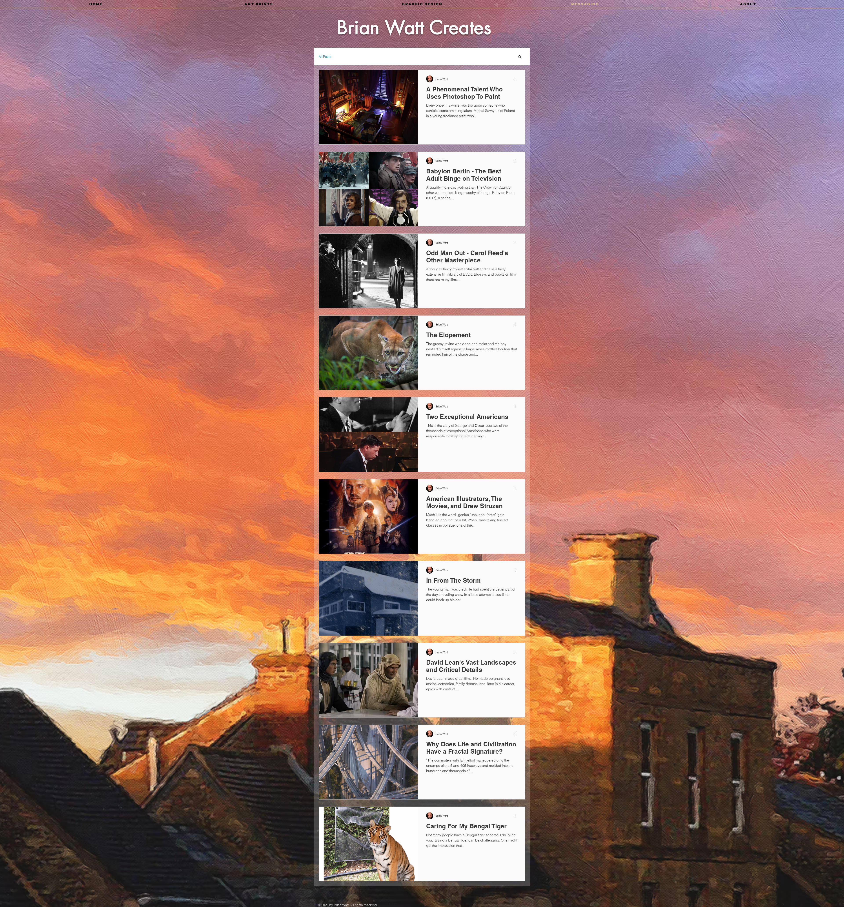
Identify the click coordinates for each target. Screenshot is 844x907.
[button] (520, 57)
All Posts (325, 57)
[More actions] (516, 79)
